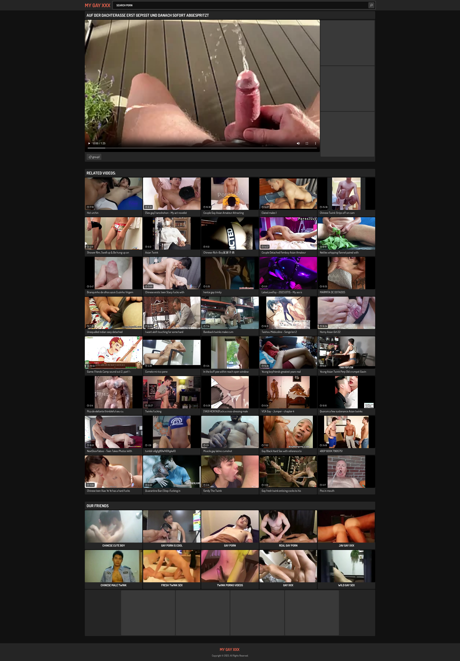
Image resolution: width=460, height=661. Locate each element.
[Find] (371, 5)
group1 (96, 157)
